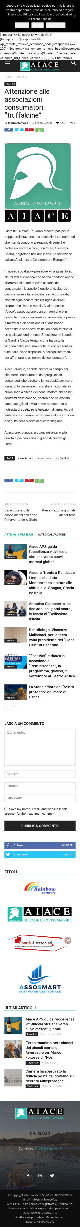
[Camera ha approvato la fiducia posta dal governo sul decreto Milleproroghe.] (13, 1077)
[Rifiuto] (74, 16)
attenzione (44, 458)
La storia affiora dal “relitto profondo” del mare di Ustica (51, 692)
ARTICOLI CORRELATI (18, 534)
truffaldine (62, 458)
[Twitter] (52, 1178)
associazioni (25, 458)
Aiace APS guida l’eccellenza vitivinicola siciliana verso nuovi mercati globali (50, 1024)
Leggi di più (56, 25)
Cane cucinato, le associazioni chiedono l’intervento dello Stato (20, 515)
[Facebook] (28, 1178)
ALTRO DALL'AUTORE (52, 534)
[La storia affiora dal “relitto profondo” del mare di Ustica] (15, 692)
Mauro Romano (18, 122)
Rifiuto (37, 25)
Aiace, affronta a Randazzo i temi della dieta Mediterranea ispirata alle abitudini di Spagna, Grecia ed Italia (52, 582)
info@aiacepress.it (48, 1148)
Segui (68, 854)
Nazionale (32, 1086)
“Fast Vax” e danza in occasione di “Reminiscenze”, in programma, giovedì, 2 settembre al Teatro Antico (52, 666)
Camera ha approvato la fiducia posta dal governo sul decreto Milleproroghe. (50, 1076)
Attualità (21, 77)
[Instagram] (40, 1178)
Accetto (21, 25)
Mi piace (66, 845)
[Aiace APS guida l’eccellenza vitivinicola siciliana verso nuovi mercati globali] (15, 551)
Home (8, 77)
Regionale (32, 1062)
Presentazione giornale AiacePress (59, 512)
